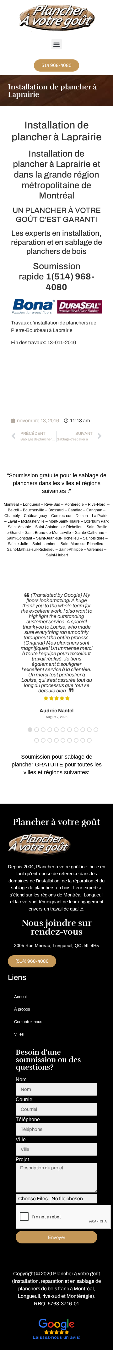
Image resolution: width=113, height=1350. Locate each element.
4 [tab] (49, 729)
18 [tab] (76, 740)
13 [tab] (43, 740)
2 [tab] (36, 729)
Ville (21, 1139)
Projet (22, 1159)
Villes (19, 1034)
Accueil (21, 997)
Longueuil (29, 1296)
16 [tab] (63, 740)
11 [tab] (96, 729)
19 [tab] (82, 740)
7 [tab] (69, 729)
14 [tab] (49, 740)
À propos (22, 1009)
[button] (56, 44)
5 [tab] (56, 729)
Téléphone (28, 1119)
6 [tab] (63, 729)
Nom (21, 1079)
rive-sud (51, 1296)
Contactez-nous (28, 1022)
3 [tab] (43, 729)
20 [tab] (89, 740)
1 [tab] (30, 729)
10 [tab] (89, 729)
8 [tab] (76, 729)
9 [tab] (82, 729)
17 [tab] (69, 740)
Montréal (84, 1288)
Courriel (25, 1099)
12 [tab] (36, 740)
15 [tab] (56, 740)
